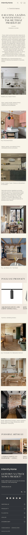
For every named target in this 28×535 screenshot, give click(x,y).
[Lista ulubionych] (21, 2)
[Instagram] (7, 498)
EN (24, 492)
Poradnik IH (11, 28)
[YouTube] (19, 498)
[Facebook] (10, 498)
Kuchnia (16, 28)
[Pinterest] (16, 498)
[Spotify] (13, 498)
